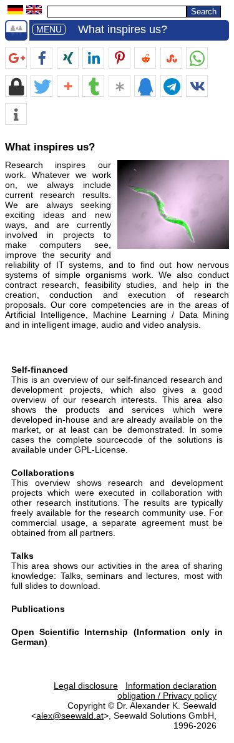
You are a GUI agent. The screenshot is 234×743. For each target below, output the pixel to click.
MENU (49, 29)
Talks (22, 556)
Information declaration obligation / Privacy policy (167, 691)
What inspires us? (122, 29)
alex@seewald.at (70, 716)
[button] (16, 58)
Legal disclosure (86, 686)
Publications (38, 609)
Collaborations (42, 473)
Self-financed (39, 370)
